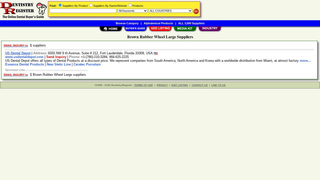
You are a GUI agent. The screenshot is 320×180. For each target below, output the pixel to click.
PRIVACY (162, 85)
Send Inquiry (56, 57)
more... (305, 60)
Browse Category (127, 23)
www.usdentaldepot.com (24, 57)
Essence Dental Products (24, 64)
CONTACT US (200, 85)
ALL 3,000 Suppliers (191, 23)
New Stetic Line (59, 64)
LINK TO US (219, 85)
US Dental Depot (17, 53)
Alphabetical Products (158, 23)
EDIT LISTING (180, 85)
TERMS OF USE (143, 85)
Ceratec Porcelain (87, 64)
